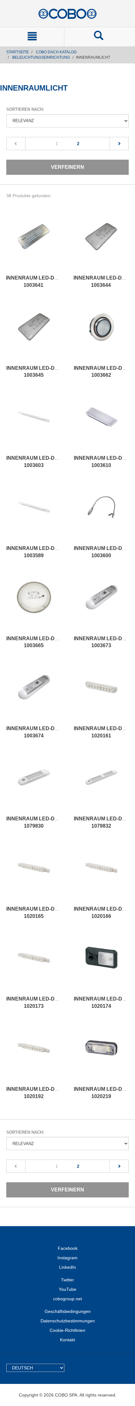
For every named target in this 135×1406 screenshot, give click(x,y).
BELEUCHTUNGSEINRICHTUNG (41, 57)
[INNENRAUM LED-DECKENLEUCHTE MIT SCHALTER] (100, 243)
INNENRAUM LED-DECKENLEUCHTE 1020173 (51, 1002)
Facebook (68, 1248)
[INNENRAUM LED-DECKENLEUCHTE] (33, 243)
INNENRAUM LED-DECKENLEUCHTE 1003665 (51, 642)
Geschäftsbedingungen (68, 1311)
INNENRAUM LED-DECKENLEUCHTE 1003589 (51, 552)
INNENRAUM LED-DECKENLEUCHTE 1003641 (51, 281)
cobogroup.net (67, 1298)
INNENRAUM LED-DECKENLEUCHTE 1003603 (51, 461)
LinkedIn (67, 1267)
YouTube (67, 1289)
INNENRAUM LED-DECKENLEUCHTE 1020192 (51, 1092)
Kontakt (67, 1339)
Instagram (67, 1257)
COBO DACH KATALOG (56, 52)
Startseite (17, 52)
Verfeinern (67, 167)
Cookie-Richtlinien (67, 1330)
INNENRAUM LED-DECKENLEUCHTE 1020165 (51, 912)
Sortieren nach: (25, 109)
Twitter (67, 1279)
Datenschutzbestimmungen (67, 1320)
